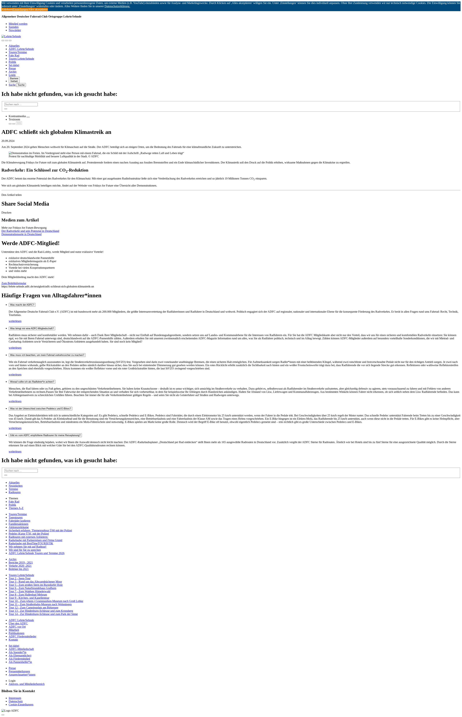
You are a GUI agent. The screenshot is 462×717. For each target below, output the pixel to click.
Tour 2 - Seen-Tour (19, 578)
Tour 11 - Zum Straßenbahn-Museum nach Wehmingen (40, 604)
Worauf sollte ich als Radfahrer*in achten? (32, 381)
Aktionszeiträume (19, 527)
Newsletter (15, 30)
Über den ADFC (18, 623)
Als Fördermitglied (19, 658)
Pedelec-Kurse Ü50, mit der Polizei (29, 533)
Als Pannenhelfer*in (20, 661)
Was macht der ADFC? (22, 304)
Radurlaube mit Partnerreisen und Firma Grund (35, 540)
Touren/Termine (18, 52)
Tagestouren (16, 517)
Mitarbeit (14, 629)
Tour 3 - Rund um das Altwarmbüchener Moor (35, 581)
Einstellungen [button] (20, 9)
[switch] (28, 117)
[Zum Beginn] (2, 714)
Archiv (13, 71)
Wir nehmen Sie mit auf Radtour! (27, 546)
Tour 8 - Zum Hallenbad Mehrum (28, 594)
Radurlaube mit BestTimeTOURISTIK (31, 543)
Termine (13, 488)
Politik (12, 61)
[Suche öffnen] (6, 40)
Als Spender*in (17, 652)
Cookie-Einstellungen (21, 704)
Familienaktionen (18, 523)
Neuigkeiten (16, 485)
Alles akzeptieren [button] (38, 9)
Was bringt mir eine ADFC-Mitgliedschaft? (32, 328)
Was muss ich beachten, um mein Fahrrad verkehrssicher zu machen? (47, 355)
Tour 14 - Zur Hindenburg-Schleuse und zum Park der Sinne (43, 614)
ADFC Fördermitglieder (22, 636)
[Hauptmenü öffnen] (10, 40)
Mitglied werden (18, 23)
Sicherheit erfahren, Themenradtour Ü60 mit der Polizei (40, 530)
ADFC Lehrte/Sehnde (21, 48)
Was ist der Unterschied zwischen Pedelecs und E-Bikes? (40, 408)
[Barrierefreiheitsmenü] (2, 40)
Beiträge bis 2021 (19, 569)
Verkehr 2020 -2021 (20, 565)
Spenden (14, 26)
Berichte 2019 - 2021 (21, 562)
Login (12, 74)
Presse (12, 68)
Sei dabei (14, 65)
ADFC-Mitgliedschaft (21, 649)
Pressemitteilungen (19, 671)
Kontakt (13, 639)
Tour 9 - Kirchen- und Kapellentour (29, 597)
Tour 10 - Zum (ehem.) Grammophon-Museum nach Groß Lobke (46, 601)
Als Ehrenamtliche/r (20, 655)
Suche (12, 84)
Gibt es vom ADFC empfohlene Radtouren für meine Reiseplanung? (45, 435)
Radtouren (15, 492)
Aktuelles (14, 45)
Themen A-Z (16, 508)
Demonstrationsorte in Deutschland (21, 234)
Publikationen (16, 633)
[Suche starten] (5, 108)
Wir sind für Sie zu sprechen (25, 549)
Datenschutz (16, 701)
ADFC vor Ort (17, 626)
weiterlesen (15, 321)
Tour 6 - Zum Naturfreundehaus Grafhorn (32, 588)
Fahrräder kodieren (19, 520)
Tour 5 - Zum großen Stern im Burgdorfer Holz (36, 584)
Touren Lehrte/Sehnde (21, 58)
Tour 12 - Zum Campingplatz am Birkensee (33, 607)
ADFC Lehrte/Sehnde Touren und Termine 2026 (36, 553)
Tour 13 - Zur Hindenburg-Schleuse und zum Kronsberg (41, 610)
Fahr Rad (14, 55)
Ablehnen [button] (7, 9)
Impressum (15, 698)
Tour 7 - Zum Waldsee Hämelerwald (29, 591)
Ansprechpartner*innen (22, 674)
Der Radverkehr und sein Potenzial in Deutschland (30, 230)
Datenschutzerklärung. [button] (117, 6)
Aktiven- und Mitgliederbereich (27, 683)
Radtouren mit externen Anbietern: (28, 536)
